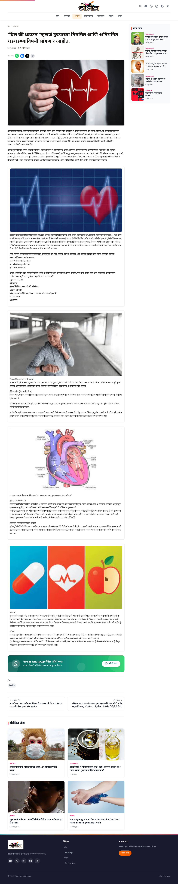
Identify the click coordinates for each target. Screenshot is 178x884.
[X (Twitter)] (37, 860)
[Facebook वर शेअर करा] (22, 56)
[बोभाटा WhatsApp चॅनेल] (151, 6)
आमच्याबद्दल (68, 853)
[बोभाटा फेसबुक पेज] (162, 6)
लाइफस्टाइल (88, 16)
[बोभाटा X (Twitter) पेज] (167, 6)
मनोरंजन (67, 16)
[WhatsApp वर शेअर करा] (17, 56)
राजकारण (100, 16)
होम (57, 16)
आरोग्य (77, 16)
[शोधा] (140, 6)
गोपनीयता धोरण (69, 863)
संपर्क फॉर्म (125, 853)
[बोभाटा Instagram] (156, 6)
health (12, 685)
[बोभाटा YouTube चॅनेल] (145, 6)
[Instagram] (23, 860)
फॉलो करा (113, 663)
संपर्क (66, 858)
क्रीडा (120, 16)
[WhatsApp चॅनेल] (17, 860)
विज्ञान (111, 16)
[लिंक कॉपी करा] (32, 56)
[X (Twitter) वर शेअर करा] (27, 56)
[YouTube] (10, 860)
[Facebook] (30, 860)
